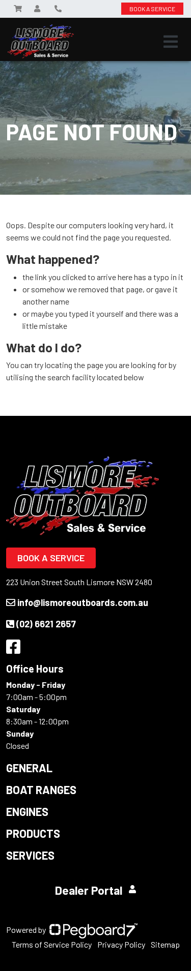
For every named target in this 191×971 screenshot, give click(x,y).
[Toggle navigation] (170, 41)
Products (33, 833)
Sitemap (165, 944)
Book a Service (51, 557)
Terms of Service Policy (52, 944)
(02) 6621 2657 (46, 623)
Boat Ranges (41, 789)
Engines (27, 811)
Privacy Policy (121, 944)
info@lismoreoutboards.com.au (82, 602)
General (29, 767)
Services (30, 855)
